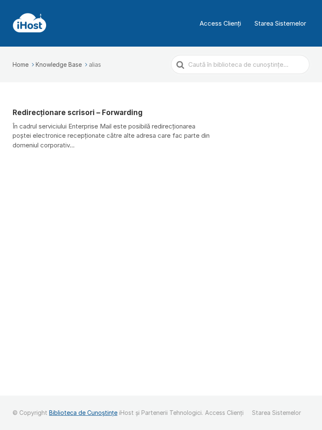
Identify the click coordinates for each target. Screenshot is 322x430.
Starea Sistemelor (280, 23)
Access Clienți (220, 23)
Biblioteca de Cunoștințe (83, 412)
